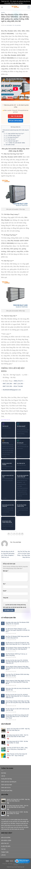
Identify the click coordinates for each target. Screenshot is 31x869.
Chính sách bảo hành (6, 784)
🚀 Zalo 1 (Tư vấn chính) (15, 116)
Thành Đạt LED (20, 867)
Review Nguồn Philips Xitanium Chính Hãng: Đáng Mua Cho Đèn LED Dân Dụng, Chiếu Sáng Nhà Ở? (18, 668)
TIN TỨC (3, 849)
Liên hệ (3, 776)
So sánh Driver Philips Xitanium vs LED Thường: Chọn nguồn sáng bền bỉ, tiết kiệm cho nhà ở (18, 630)
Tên (4, 584)
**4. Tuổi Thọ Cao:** (10, 139)
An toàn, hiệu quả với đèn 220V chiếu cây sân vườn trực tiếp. (17, 709)
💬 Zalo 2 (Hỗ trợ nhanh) (15, 120)
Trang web (5, 597)
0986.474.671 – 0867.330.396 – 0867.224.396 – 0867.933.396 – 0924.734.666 (13, 383)
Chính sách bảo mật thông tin (8, 781)
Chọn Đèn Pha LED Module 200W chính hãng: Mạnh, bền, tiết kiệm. (17, 675)
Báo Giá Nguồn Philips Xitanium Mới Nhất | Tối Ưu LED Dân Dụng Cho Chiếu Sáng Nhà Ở (18, 648)
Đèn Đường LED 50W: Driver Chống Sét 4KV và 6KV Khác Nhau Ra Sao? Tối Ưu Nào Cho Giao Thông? (17, 716)
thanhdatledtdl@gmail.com (12, 390)
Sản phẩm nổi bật (9, 144)
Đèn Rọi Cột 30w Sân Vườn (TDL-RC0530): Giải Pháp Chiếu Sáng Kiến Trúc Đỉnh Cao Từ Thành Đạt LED (17, 662)
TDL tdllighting (17, 25)
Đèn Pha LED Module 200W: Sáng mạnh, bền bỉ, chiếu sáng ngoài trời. (17, 637)
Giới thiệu (3, 773)
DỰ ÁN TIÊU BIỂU (5, 846)
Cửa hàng (10, 863)
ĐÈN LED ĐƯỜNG (5, 837)
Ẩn (19, 127)
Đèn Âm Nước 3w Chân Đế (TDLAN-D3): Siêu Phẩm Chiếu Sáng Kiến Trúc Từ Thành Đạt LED (18, 643)
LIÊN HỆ (3, 855)
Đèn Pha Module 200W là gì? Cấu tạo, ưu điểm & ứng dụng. (16, 654)
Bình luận (5, 571)
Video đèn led (21, 863)
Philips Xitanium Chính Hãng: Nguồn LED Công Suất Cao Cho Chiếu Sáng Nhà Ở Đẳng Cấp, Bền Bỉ (18, 682)
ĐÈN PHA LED (5, 843)
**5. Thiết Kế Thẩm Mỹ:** (11, 141)
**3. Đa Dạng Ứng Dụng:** (11, 137)
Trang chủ (4, 863)
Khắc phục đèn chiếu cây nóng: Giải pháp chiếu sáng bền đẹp (18, 689)
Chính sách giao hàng (6, 790)
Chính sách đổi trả (6, 787)
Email (4, 591)
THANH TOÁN (4, 852)
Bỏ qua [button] (25, 3)
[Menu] (2, 7)
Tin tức (3, 12)
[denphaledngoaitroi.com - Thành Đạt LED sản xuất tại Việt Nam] (15, 7)
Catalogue (15, 864)
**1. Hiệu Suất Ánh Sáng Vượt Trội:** (14, 133)
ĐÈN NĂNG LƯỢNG (6, 840)
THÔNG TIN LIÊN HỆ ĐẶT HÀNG (15, 143)
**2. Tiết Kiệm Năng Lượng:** (12, 135)
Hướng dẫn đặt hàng (6, 779)
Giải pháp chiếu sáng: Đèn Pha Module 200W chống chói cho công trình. (17, 623)
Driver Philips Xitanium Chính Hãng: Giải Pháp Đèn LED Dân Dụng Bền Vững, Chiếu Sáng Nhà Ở (18, 702)
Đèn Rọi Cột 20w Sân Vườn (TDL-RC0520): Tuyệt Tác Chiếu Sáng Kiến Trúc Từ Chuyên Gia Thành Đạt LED (17, 696)
